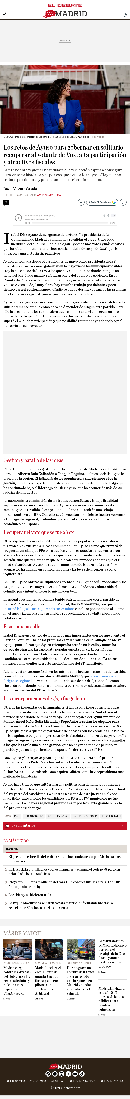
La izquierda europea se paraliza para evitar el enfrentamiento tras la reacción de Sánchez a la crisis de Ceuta (60, 905)
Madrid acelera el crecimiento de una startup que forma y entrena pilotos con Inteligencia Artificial (48, 980)
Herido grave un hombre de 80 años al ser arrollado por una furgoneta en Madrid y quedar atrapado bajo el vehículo (81, 980)
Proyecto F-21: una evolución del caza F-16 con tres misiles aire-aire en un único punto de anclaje (64, 884)
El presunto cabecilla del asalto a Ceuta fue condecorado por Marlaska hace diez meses (65, 859)
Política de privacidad (82, 1081)
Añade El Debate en (100, 202)
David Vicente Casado (20, 189)
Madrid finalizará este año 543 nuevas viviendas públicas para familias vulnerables (111, 998)
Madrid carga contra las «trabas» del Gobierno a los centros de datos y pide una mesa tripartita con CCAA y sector (17, 980)
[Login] (125, 15)
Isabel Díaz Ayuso (58, 816)
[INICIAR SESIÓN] (125, 15)
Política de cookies (111, 1081)
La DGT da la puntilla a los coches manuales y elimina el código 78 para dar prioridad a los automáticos (64, 871)
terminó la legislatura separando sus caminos (39, 609)
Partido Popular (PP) (85, 816)
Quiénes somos (16, 1081)
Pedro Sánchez (34, 816)
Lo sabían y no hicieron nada (29, 895)
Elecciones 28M (111, 816)
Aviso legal (57, 1081)
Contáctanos (37, 1081)
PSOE (17, 816)
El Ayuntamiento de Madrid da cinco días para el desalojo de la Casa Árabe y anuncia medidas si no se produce (112, 953)
